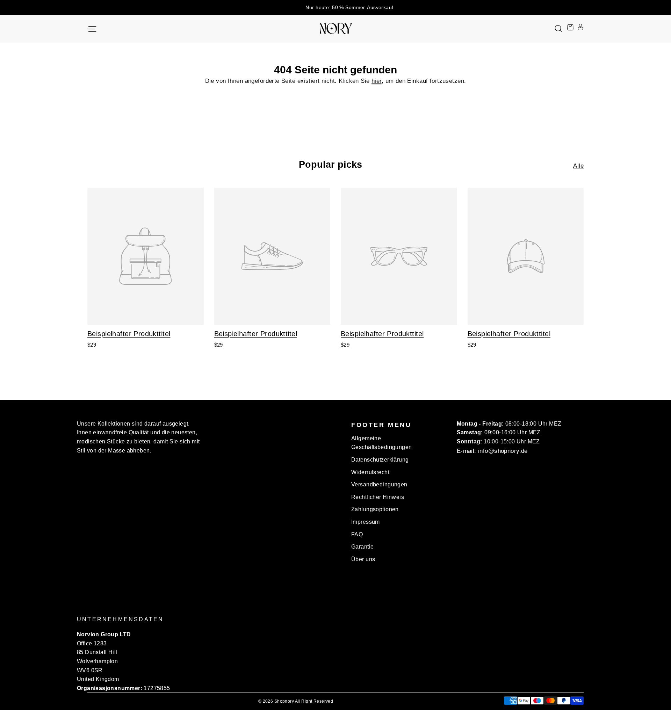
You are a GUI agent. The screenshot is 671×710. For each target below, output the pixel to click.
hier (376, 81)
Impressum (365, 522)
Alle (578, 165)
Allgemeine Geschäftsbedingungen (381, 442)
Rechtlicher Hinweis (377, 497)
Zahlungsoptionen (375, 509)
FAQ (357, 534)
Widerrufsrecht (370, 472)
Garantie (362, 547)
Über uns (363, 559)
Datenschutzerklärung (380, 460)
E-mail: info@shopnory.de (492, 451)
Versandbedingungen (379, 484)
